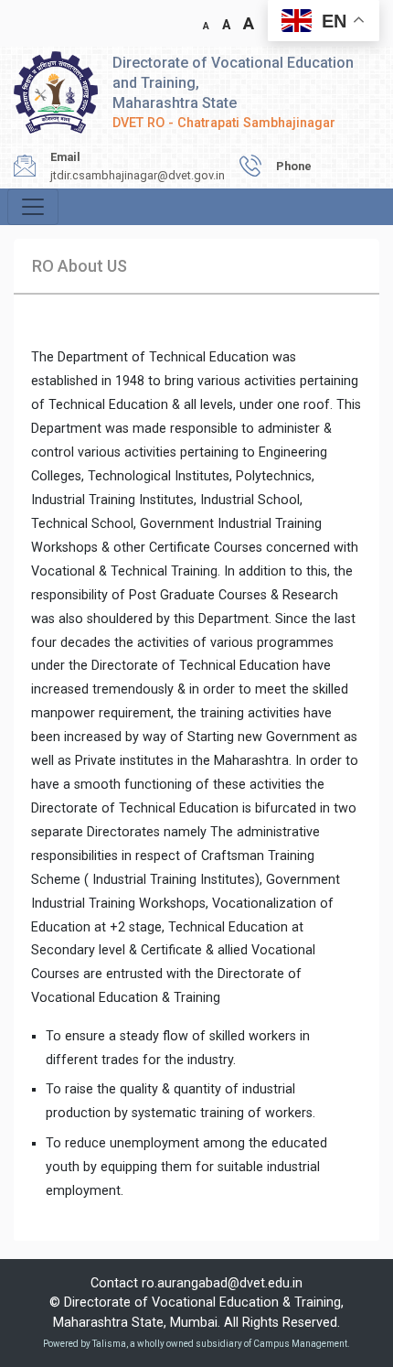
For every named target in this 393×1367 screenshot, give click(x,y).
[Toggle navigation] (32, 206)
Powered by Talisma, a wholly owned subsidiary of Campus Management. (196, 1344)
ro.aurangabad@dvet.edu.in (222, 1283)
